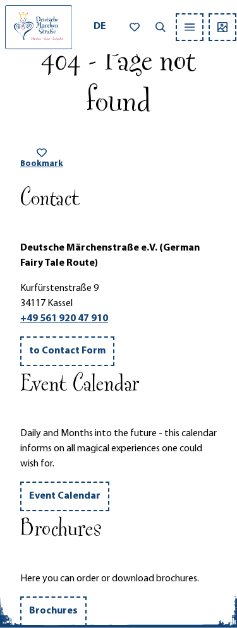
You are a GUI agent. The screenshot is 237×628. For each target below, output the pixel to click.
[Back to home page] (38, 27)
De (100, 26)
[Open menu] (190, 27)
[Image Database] (222, 27)
